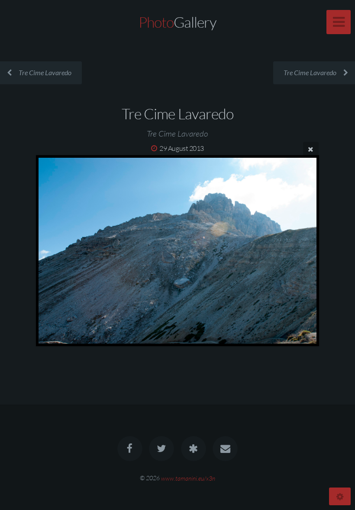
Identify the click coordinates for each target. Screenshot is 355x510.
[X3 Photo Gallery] (193, 448)
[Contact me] (225, 448)
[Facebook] (129, 448)
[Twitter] (161, 448)
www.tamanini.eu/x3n (188, 477)
